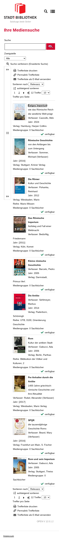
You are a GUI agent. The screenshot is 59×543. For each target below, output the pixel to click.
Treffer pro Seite (21, 96)
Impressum (8, 536)
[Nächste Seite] (24, 93)
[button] (50, 46)
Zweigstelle (10, 53)
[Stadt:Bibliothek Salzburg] (20, 13)
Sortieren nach (20, 84)
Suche (7, 40)
